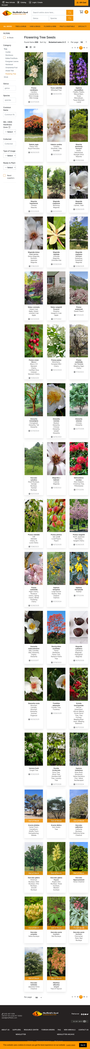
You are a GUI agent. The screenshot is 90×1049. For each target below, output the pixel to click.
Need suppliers (10, 176)
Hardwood (9, 64)
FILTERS (6, 33)
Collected (7, 139)
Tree (5, 49)
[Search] (69, 12)
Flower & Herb (50, 26)
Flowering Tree (10, 74)
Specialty (82, 26)
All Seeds (8, 26)
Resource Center (31, 1030)
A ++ (80, 1021)
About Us (5, 1030)
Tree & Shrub (20, 26)
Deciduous (9, 55)
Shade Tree (9, 71)
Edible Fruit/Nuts (11, 58)
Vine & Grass (35, 26)
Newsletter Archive (65, 1034)
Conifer (8, 52)
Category (7, 45)
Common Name (7, 108)
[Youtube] (85, 1014)
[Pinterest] (83, 1014)
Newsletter (21, 1034)
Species (6, 95)
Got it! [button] (83, 1045)
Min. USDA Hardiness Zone (7, 124)
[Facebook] (82, 1014)
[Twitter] (87, 1014)
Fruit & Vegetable (67, 26)
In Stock (10, 38)
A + (77, 1021)
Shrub (6, 77)
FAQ (59, 1030)
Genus (6, 84)
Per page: (28, 997)
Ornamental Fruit (11, 67)
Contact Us (83, 1030)
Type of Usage (9, 151)
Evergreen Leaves (11, 61)
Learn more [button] (70, 1045)
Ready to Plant (9, 163)
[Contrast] (85, 1021)
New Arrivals (69, 1030)
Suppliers (17, 1030)
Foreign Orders (48, 1030)
